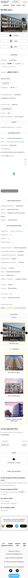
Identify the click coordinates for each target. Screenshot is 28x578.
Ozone (24, 445)
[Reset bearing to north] (25, 164)
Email (9, 526)
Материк (19, 127)
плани (16, 41)
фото (15, 47)
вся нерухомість (4, 544)
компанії (18, 5)
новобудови (6, 5)
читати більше (5, 434)
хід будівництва (6, 108)
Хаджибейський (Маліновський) (15, 141)
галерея (15, 35)
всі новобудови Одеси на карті (9, 191)
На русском (25, 1)
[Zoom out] (25, 162)
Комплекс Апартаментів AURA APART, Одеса (14, 420)
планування (5, 83)
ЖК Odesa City (5, 445)
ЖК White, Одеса (14, 343)
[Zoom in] (25, 159)
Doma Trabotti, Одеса (14, 396)
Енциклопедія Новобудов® (16, 561)
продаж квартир (10, 544)
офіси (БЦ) (24, 544)
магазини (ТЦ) (17, 544)
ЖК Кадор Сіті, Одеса (14, 372)
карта (23, 5)
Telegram (23, 526)
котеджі (13, 5)
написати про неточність (9, 66)
